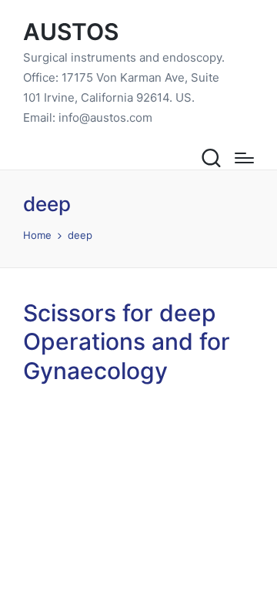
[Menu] (244, 158)
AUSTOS (70, 32)
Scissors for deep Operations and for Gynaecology (126, 341)
